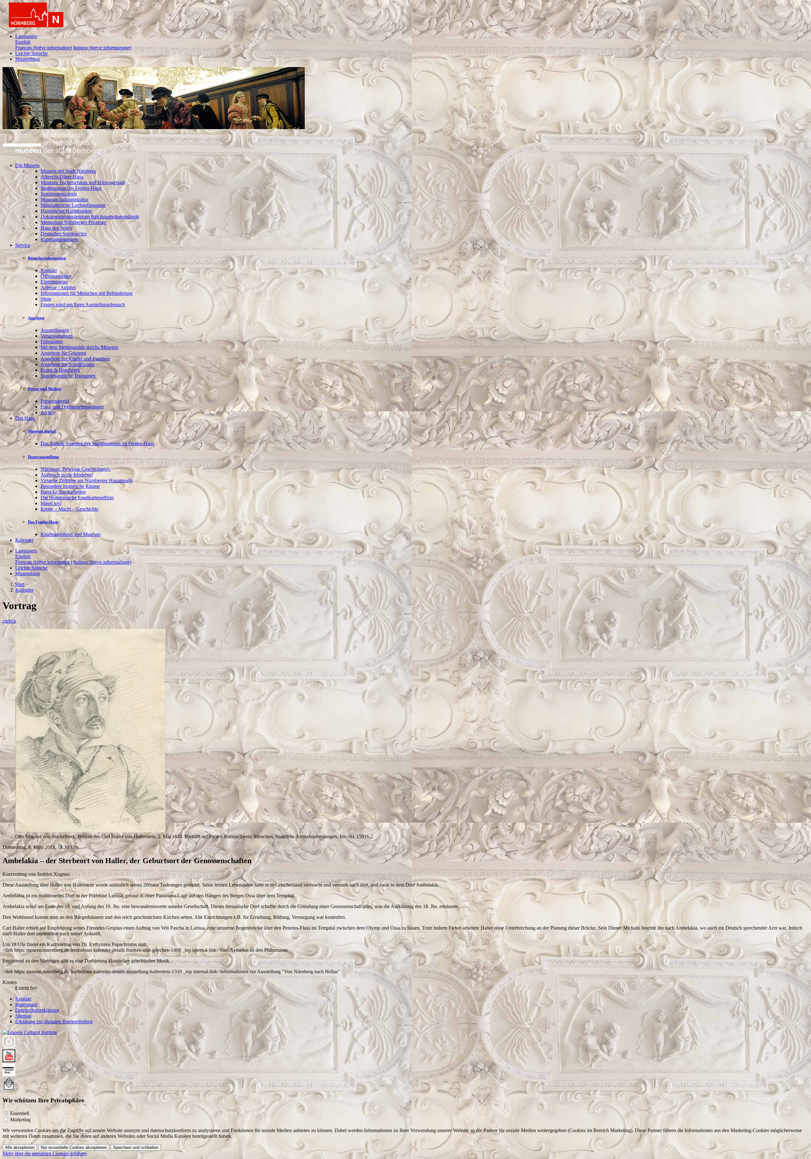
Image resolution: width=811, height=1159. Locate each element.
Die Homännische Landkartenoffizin (77, 497)
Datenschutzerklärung (37, 1010)
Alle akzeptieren (20, 1147)
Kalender (24, 540)
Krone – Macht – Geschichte (69, 509)
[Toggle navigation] (5, 27)
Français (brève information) (43, 47)
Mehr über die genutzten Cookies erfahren (45, 1153)
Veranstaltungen (57, 336)
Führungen (51, 341)
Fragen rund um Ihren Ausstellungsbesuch (83, 304)
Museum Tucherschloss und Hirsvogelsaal (83, 182)
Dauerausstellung (43, 456)
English (22, 42)
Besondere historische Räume (70, 486)
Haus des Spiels (56, 228)
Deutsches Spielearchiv (64, 233)
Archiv (47, 412)
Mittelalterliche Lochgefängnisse (73, 205)
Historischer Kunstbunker (66, 211)
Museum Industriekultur (64, 199)
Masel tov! (51, 503)
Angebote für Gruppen (63, 353)
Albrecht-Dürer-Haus (62, 176)
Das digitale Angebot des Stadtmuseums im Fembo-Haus (97, 443)
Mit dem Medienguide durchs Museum (79, 347)
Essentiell (19, 1113)
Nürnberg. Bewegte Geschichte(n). (76, 469)
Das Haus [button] (25, 418)
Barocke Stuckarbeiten (63, 492)
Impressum (26, 1004)
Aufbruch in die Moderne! (67, 474)
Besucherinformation (47, 258)
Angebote (36, 317)
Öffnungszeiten (56, 276)
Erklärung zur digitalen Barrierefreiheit (54, 1021)
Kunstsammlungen (59, 239)
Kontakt (49, 270)
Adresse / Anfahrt (58, 287)
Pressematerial (55, 401)
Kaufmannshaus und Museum (70, 534)
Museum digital (42, 431)
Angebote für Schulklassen (67, 364)
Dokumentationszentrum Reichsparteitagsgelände (90, 216)
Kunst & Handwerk (60, 370)
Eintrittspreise (54, 281)
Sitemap (23, 1016)
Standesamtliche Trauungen (68, 375)
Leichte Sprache (31, 53)
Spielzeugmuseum (59, 193)
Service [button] (22, 245)
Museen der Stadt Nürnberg (68, 171)
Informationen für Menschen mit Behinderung (86, 293)
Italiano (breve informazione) (102, 47)
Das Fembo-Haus (43, 522)
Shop (46, 299)
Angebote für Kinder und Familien (75, 358)
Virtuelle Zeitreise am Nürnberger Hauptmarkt (87, 480)
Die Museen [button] (27, 165)
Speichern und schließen (135, 1147)
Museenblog (27, 59)
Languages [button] (26, 36)
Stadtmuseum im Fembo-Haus (71, 188)
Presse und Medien (44, 388)
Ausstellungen (55, 330)
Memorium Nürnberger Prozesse (73, 222)
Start (19, 584)
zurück (9, 621)
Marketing (20, 1119)
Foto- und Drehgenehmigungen (72, 406)
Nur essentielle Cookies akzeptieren (74, 1147)
